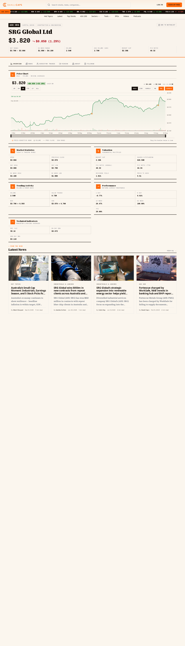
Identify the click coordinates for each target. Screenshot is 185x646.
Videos (126, 16)
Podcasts (137, 16)
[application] (92, 114)
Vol (161, 88)
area (135, 88)
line (141, 88)
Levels (169, 88)
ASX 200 (83, 16)
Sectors (94, 16)
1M (14, 88)
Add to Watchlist (168, 25)
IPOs (117, 16)
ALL (37, 88)
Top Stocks (71, 16)
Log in (160, 5)
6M (23, 88)
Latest (59, 16)
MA (155, 88)
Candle (148, 88)
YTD (28, 88)
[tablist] (92, 63)
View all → (172, 251)
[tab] (16, 63)
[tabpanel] (92, 192)
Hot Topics (48, 16)
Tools (106, 16)
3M (19, 88)
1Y (33, 88)
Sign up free (174, 5)
